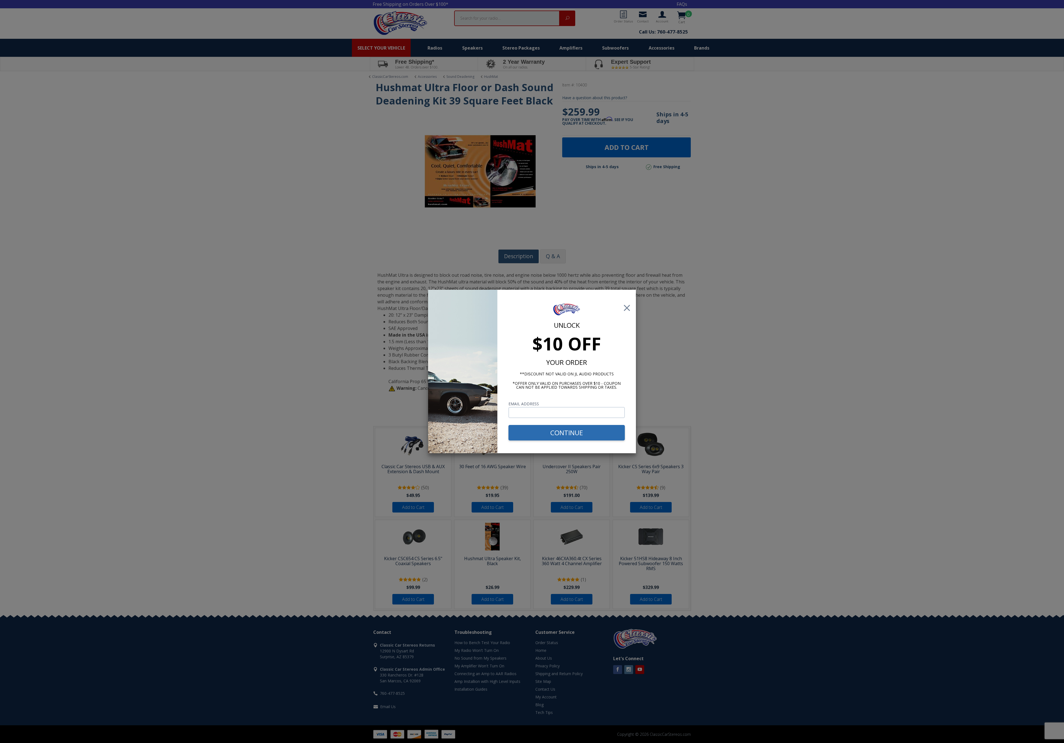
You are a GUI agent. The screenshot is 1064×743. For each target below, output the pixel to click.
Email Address (523, 403)
